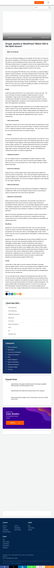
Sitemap (30, 529)
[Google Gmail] (17, 294)
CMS (9, 357)
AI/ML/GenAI (11, 317)
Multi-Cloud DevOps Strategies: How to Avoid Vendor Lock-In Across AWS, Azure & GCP (29, 398)
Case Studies (31, 527)
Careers (4, 527)
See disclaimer (18, 563)
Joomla (18, 37)
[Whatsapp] (15, 294)
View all (13, 422)
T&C (4, 539)
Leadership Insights (12, 367)
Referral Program (7, 531)
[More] (20, 294)
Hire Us (38, 2)
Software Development (13, 324)
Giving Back (5, 529)
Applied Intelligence (13, 359)
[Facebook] (12, 294)
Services (16, 525)
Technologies (17, 527)
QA (9, 330)
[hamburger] (48, 2)
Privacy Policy (6, 541)
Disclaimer (5, 547)
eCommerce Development (14, 352)
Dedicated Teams (12, 334)
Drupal (15, 37)
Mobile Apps (11, 349)
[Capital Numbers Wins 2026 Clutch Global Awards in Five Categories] (8, 392)
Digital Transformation (13, 362)
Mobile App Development (13, 314)
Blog (29, 525)
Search (49, 7)
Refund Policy (6, 545)
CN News (10, 369)
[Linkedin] (9, 294)
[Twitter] (6, 294)
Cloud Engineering (12, 310)
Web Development (23, 37)
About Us (5, 525)
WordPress (30, 37)
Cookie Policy (6, 543)
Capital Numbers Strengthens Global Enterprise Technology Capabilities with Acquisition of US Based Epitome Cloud (29, 384)
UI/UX (9, 327)
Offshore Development (13, 364)
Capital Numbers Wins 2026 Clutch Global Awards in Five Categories (28, 390)
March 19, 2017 (45, 37)
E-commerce (11, 321)
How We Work (17, 529)
